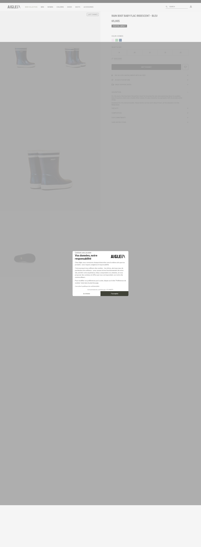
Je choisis (86, 294)
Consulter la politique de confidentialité (87, 286)
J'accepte (114, 294)
